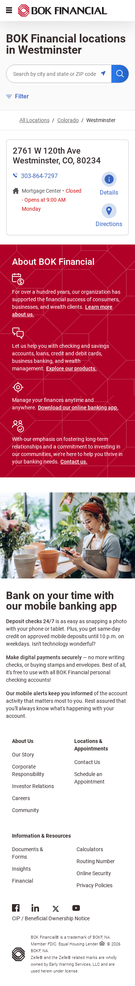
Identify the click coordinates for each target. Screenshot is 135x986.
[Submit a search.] (120, 74)
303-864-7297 (39, 176)
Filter (17, 96)
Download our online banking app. (78, 408)
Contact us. (73, 462)
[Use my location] (106, 74)
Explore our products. (71, 368)
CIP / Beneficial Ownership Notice (51, 912)
